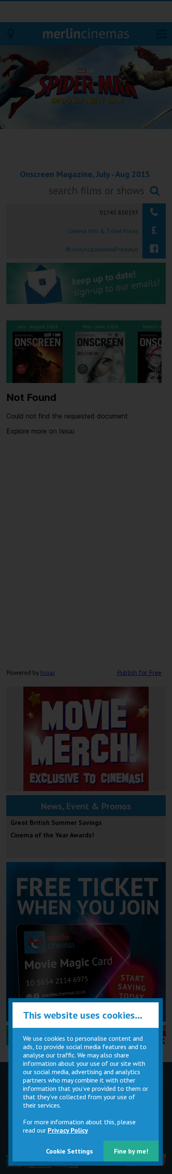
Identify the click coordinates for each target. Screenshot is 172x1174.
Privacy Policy (68, 1130)
